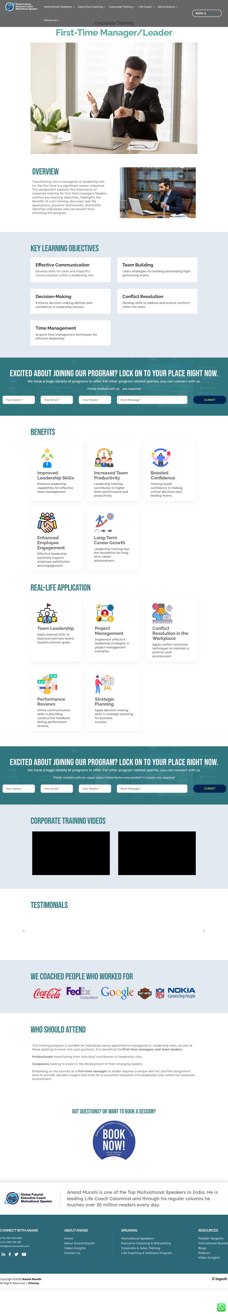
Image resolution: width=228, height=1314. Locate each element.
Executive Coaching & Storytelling (146, 1243)
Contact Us (72, 1253)
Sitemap (33, 1283)
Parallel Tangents (210, 1238)
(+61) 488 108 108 (10, 1242)
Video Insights (75, 1248)
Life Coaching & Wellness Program (146, 1253)
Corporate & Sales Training (140, 1248)
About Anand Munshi (79, 1243)
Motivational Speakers (137, 1238)
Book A (207, 13)
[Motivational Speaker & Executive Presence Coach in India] (20, 7)
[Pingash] (219, 1279)
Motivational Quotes (213, 1243)
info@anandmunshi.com (14, 1246)
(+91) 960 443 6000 (11, 1238)
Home (68, 1238)
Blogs (202, 1248)
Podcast (204, 1253)
